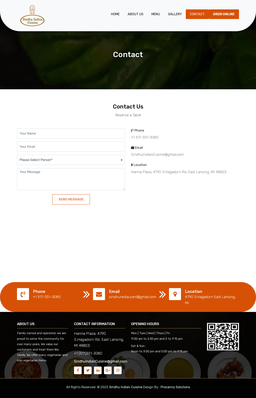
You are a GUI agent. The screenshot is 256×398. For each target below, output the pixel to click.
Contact (197, 14)
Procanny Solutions (175, 387)
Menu (155, 14)
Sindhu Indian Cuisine (125, 387)
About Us (135, 14)
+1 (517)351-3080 (88, 353)
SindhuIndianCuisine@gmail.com (100, 361)
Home (115, 14)
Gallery (175, 14)
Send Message (71, 199)
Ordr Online (224, 14)
